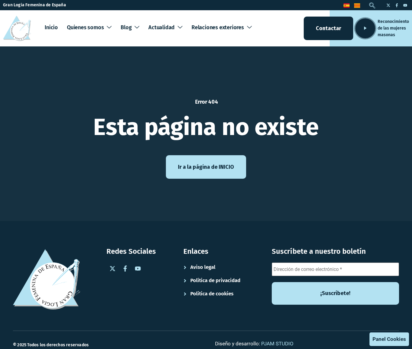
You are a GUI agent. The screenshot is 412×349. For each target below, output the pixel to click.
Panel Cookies (389, 339)
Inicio (51, 27)
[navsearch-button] (372, 6)
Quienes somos (85, 27)
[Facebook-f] (397, 5)
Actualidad (161, 27)
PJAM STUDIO (277, 344)
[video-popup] (365, 28)
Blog (126, 27)
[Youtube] (405, 5)
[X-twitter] (388, 5)
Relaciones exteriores (218, 27)
